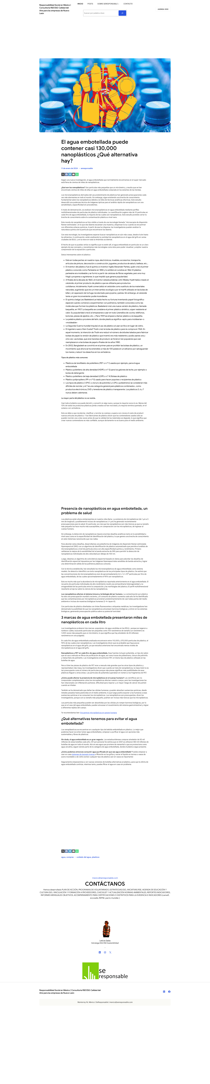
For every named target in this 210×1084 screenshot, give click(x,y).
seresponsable (87, 168)
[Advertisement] (105, 36)
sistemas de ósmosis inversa (83, 754)
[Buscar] (122, 13)
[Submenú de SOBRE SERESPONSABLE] (118, 3)
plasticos (95, 857)
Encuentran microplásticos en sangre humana (98, 713)
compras (70, 857)
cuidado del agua (84, 857)
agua (63, 857)
